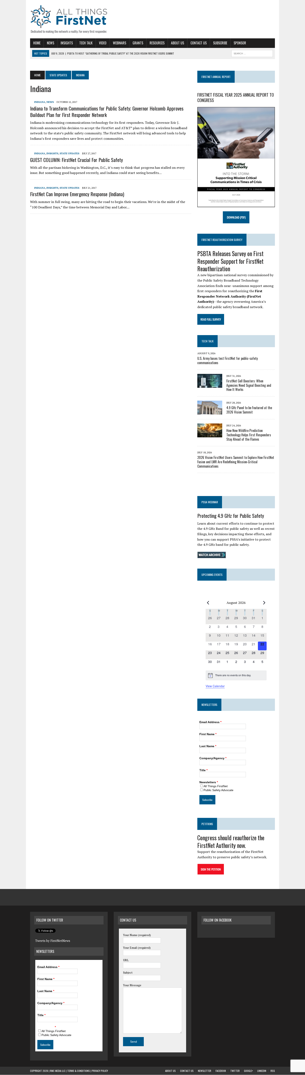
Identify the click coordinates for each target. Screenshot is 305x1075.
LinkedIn (261, 1071)
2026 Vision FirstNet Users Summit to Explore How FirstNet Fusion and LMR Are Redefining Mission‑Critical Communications (235, 462)
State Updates (58, 75)
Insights (67, 42)
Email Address (210, 722)
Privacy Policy (100, 1071)
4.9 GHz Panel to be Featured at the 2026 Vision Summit (249, 410)
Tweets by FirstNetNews (52, 941)
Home (36, 42)
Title (203, 770)
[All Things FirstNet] (69, 19)
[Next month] (264, 602)
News (50, 42)
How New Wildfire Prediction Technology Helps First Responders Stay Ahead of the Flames (248, 435)
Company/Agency (212, 758)
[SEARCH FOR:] (252, 52)
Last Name (207, 746)
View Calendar (215, 686)
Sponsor (240, 42)
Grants (138, 42)
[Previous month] (208, 602)
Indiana (39, 101)
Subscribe (220, 42)
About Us (177, 42)
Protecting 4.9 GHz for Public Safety (230, 515)
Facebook (221, 1071)
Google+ (248, 1071)
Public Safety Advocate (218, 790)
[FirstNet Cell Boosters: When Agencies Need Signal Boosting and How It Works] (209, 385)
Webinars (119, 42)
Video (102, 42)
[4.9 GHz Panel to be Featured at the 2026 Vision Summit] (209, 412)
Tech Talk (86, 42)
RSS (273, 1071)
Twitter (235, 1071)
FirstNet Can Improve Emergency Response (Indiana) (77, 194)
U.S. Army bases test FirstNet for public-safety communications (227, 360)
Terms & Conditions (78, 1071)
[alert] (236, 675)
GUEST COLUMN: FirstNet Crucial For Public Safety (76, 159)
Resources (157, 42)
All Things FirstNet (216, 786)
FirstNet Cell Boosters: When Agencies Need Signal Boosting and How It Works (248, 385)
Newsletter (204, 1071)
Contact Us (198, 42)
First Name (207, 734)
